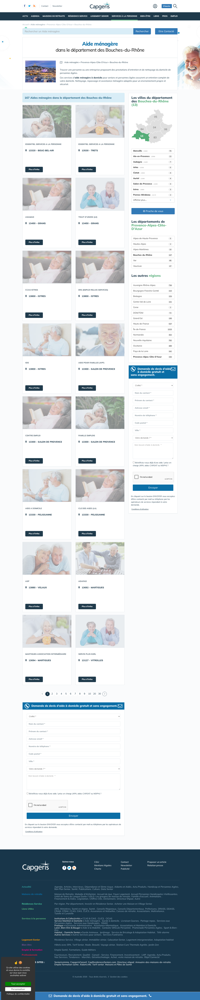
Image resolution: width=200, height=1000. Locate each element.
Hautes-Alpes (152, 244)
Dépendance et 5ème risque (99, 886)
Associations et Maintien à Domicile (138, 925)
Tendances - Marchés (79, 957)
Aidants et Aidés (122, 886)
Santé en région (80, 908)
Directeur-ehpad (125, 962)
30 (99, 693)
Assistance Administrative (78, 925)
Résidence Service (77, 16)
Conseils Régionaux (106, 908)
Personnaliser (18, 989)
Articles (68, 886)
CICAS (109, 918)
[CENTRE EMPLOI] (47, 412)
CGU (96, 862)
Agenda (35, 16)
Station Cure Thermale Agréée (131, 944)
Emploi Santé (61, 949)
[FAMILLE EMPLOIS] (100, 412)
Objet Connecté (152, 957)
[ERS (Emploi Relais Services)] (100, 267)
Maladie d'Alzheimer (85, 894)
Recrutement (74, 954)
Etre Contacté (166, 31)
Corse (152, 307)
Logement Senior (99, 16)
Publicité (125, 868)
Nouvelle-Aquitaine (152, 340)
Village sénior (81, 939)
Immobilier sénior (97, 939)
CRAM (57, 911)
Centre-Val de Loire (152, 301)
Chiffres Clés (96, 898)
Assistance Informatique (106, 925)
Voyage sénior (108, 944)
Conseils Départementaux (131, 908)
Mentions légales (102, 865)
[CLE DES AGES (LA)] (100, 485)
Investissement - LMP (135, 954)
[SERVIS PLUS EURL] (100, 631)
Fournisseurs (60, 954)
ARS (56, 908)
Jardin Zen (153, 944)
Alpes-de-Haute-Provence (152, 238)
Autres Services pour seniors (86, 934)
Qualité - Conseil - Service (96, 954)
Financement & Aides (65, 898)
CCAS (73, 911)
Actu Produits (139, 886)
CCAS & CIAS (89, 918)
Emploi (174, 16)
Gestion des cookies (118, 976)
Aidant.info (85, 964)
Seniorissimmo (61, 962)
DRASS (161, 908)
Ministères (65, 908)
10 (89, 693)
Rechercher (142, 31)
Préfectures (151, 908)
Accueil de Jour (104, 894)
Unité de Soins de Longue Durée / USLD (74, 896)
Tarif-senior (98, 964)
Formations (74, 949)
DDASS (170, 908)
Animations (156, 896)
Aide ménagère (92, 920)
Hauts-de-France (152, 323)
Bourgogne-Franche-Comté (152, 290)
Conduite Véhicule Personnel (116, 927)
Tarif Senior (78, 944)
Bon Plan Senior (62, 889)
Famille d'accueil (139, 896)
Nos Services (60, 957)
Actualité (26, 887)
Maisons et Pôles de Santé (118, 964)
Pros (164, 16)
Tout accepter (18, 983)
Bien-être (145, 16)
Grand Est (152, 318)
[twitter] (29, 6)
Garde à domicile (110, 920)
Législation (82, 898)
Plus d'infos (34, 169)
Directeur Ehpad (125, 898)
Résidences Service (32, 904)
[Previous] (42, 694)
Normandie (152, 334)
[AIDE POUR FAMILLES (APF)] (100, 340)
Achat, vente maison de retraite (127, 957)
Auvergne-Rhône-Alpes (152, 285)
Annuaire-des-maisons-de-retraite (153, 962)
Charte (97, 868)
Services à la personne (124, 16)
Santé (75, 889)
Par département (75, 903)
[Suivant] (104, 694)
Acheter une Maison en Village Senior (133, 903)
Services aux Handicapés (86, 923)
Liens (156, 16)
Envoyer (73, 815)
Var (152, 260)
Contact (44, 6)
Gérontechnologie (101, 957)
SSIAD (104, 923)
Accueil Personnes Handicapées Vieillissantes (154, 894)
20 (94, 693)
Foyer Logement (121, 894)
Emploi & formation (32, 950)
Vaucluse (152, 266)
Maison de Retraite (64, 894)
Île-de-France (152, 329)
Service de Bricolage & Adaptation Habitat (133, 932)
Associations (143, 911)
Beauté (95, 944)
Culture (96, 889)
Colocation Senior (116, 939)
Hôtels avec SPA (62, 944)
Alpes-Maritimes (152, 249)
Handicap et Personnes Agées (163, 886)
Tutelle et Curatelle (64, 913)
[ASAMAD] (47, 194)
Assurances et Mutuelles (102, 911)
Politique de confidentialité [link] (18, 994)
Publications (85, 889)
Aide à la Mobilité (91, 927)
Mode (88, 944)
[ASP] (47, 558)
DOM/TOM (152, 313)
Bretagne (152, 296)
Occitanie (152, 345)
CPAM (65, 911)
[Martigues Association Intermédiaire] (47, 631)
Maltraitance (157, 911)
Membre (156, 6)
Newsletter (57, 6)
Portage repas (148, 920)
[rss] (34, 6)
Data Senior (107, 889)
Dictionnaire (109, 898)
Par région (59, 903)
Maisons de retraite (54, 16)
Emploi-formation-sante (66, 964)
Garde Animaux (90, 932)
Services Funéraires (113, 934)
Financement (116, 954)
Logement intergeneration (139, 939)
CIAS (79, 911)
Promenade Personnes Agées (147, 927)
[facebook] (24, 6)
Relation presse (155, 865)
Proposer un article (156, 862)
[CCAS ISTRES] (47, 267)
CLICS (86, 911)
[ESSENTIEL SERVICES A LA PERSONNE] (47, 121)
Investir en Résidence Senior (99, 903)
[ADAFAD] (100, 558)
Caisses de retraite (126, 911)
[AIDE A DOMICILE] (47, 485)
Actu (25, 16)
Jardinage (105, 932)
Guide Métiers (89, 949)
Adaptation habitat (164, 939)
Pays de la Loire (152, 351)
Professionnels (29, 955)
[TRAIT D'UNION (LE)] (100, 194)
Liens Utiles (28, 909)
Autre (137, 898)
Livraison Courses (130, 920)
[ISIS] (47, 340)
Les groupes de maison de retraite (113, 896)
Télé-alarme (163, 932)
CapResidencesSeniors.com (102, 962)
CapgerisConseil (78, 962)
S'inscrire (166, 6)
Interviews (78, 886)
